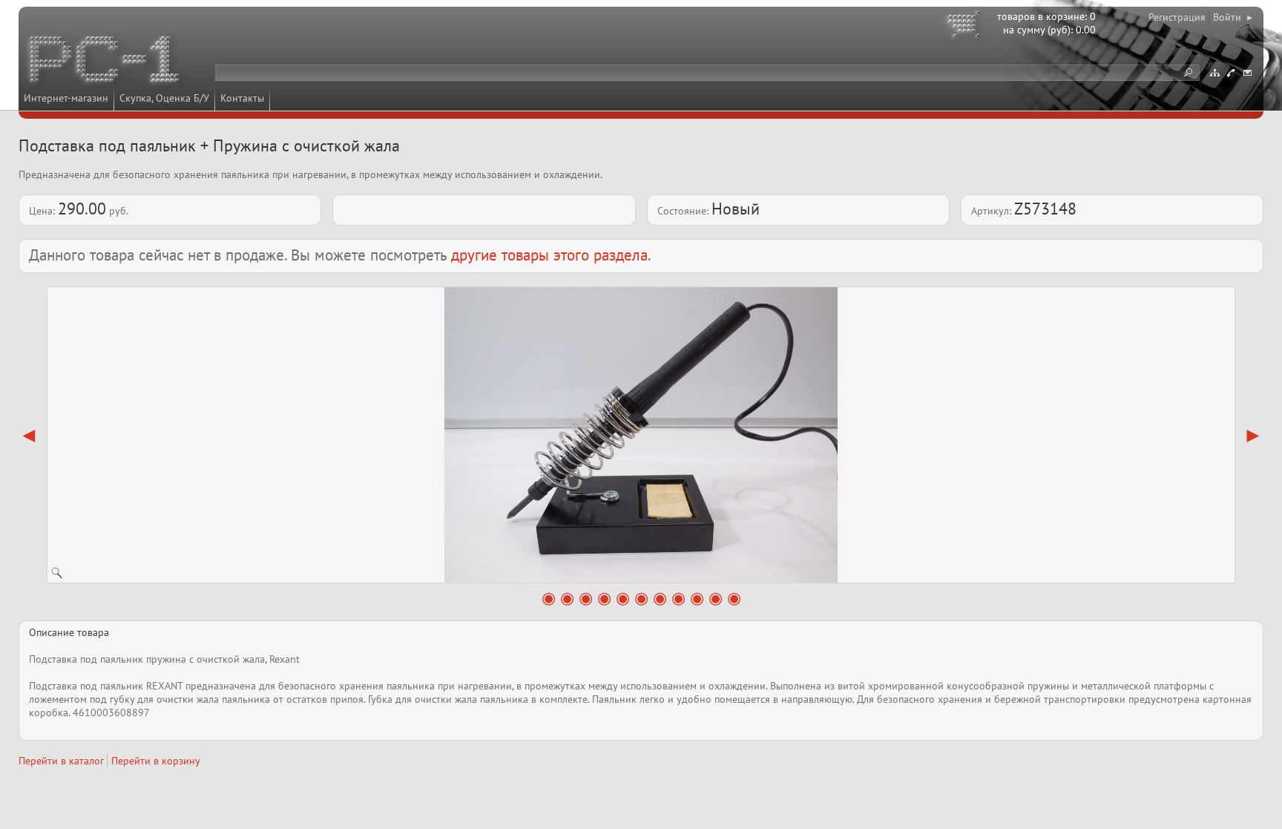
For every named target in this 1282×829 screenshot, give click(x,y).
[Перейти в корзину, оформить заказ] (966, 26)
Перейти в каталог (61, 760)
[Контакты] (1231, 73)
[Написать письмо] (1247, 73)
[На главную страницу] (105, 61)
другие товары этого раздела (549, 255)
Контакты (242, 98)
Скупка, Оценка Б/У (164, 98)
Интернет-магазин (66, 98)
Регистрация (1177, 17)
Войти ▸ (1232, 17)
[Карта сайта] (1214, 73)
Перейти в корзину (155, 760)
